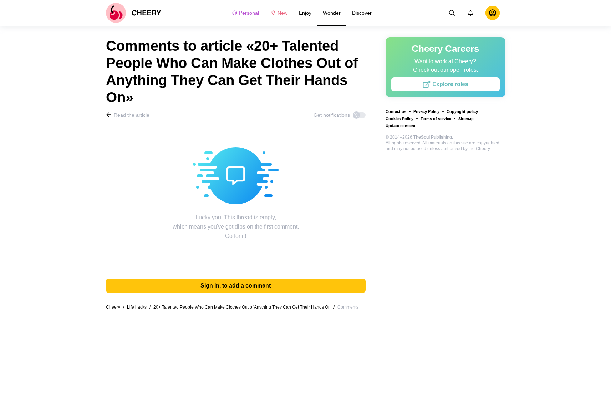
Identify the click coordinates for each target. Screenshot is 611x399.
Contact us (396, 111)
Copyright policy (462, 111)
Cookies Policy (399, 118)
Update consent (401, 126)
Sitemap (466, 118)
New (282, 13)
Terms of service (436, 118)
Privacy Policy (426, 111)
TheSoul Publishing (432, 137)
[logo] (133, 13)
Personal (249, 13)
